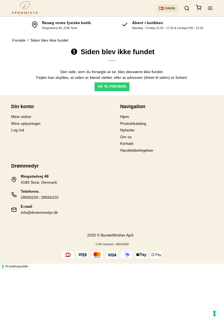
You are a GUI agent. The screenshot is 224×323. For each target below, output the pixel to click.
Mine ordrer (21, 116)
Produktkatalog (133, 123)
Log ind (17, 130)
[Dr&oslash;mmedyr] (25, 8)
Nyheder (127, 130)
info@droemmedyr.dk (39, 212)
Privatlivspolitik (16, 266)
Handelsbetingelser (137, 150)
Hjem (124, 116)
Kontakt (126, 143)
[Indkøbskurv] (198, 8)
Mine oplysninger (26, 123)
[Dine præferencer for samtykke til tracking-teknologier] (214, 313)
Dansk (170, 8)
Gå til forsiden (112, 86)
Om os (126, 137)
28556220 (29, 197)
